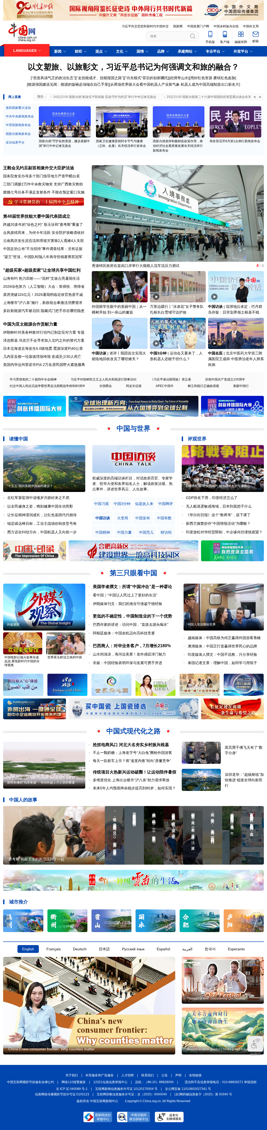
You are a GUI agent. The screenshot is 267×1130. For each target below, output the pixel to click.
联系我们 (147, 1075)
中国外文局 (251, 26)
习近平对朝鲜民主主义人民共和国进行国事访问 (103, 379)
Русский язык (133, 949)
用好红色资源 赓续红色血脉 (212, 78)
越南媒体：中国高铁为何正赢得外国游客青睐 (224, 638)
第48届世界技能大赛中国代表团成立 (36, 216)
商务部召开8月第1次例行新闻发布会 (235, 141)
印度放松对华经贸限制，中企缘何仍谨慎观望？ (224, 532)
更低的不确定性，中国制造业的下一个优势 (132, 616)
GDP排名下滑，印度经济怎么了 (212, 498)
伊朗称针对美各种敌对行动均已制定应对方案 (39, 332)
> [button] (260, 97)
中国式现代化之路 (133, 731)
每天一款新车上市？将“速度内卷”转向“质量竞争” (132, 761)
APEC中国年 (165, 386)
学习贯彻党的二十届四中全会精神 (33, 379)
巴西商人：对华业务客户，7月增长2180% (132, 646)
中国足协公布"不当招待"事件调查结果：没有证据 (42, 249)
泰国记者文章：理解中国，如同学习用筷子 (222, 663)
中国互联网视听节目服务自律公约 (30, 1082)
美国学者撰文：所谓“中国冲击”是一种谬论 (132, 586)
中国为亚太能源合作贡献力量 (30, 324)
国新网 (178, 26)
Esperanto (236, 949)
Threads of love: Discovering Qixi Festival (216, 998)
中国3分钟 (158, 353)
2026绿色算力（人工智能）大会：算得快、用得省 (43, 286)
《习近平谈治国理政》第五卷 (170, 379)
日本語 (104, 949)
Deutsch (80, 949)
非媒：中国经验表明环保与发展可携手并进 (127, 663)
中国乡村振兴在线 (226, 26)
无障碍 (255, 1054)
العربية (187, 949)
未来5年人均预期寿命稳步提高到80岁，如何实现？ (134, 788)
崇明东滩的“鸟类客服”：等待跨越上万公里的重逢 (41, 782)
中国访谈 (215, 306)
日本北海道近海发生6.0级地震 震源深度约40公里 (43, 348)
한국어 (210, 949)
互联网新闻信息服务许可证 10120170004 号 (126, 1089)
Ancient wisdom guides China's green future (218, 1049)
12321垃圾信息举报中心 (110, 1082)
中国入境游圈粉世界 (201, 624)
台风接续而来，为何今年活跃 (27, 232)
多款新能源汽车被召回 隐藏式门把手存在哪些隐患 (43, 311)
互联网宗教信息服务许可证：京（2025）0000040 (132, 1094)
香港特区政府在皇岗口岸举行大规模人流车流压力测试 (135, 266)
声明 (178, 1075)
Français (53, 949)
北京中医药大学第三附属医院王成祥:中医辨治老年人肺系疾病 (236, 359)
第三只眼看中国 (133, 573)
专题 (80, 332)
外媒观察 (13, 624)
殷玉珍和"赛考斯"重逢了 (63, 224)
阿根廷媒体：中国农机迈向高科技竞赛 (124, 633)
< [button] (255, 97)
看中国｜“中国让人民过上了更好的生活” (125, 595)
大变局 (122, 518)
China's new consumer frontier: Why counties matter (51, 1049)
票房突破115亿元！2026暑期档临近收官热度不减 (43, 294)
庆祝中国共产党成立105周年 (225, 379)
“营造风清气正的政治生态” (53, 78)
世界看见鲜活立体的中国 (64, 657)
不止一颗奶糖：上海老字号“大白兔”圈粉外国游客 (132, 753)
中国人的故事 (23, 799)
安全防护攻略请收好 (68, 232)
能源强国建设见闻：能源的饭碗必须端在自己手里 (68, 84)
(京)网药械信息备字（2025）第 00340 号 (203, 1094)
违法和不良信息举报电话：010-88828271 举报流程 (221, 1082)
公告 (164, 1075)
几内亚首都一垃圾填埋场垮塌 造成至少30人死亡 (42, 356)
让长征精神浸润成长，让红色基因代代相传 (42, 515)
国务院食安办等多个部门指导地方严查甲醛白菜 (41, 176)
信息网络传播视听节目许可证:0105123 (62, 1094)
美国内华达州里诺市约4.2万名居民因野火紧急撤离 (44, 365)
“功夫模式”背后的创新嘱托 (146, 78)
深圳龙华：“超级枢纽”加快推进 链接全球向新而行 (244, 780)
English (28, 949)
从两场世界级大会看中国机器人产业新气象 (145, 84)
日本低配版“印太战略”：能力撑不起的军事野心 (218, 486)
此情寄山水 (179, 78)
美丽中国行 (241, 386)
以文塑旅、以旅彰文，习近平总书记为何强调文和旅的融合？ (133, 67)
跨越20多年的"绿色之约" (23, 224)
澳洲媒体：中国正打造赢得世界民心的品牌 (222, 646)
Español (163, 949)
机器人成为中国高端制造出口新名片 (210, 84)
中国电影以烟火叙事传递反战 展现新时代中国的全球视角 (22, 661)
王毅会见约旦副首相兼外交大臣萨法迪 (38, 168)
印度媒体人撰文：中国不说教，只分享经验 (222, 654)
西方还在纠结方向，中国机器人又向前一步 (42, 532)
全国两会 (105, 386)
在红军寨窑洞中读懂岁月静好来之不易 (38, 498)
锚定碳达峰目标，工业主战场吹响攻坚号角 (42, 523)
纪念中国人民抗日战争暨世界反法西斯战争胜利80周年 (47, 386)
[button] (260, 211)
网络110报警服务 (74, 1082)
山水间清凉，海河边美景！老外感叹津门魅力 (129, 654)
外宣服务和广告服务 (100, 1075)
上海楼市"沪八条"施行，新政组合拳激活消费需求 (42, 303)
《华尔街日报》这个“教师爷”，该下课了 (218, 515)
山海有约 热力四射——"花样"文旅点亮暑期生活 (41, 278)
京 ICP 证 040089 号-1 (72, 1089)
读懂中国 (18, 438)
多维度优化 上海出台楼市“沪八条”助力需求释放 (131, 780)
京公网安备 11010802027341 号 (188, 1089)
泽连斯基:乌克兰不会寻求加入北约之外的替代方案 (43, 340)
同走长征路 (134, 386)
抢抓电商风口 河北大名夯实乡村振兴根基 (131, 744)
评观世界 (197, 438)
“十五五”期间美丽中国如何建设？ (30, 486)
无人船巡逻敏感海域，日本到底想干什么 (219, 506)
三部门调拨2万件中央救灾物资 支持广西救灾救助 (43, 184)
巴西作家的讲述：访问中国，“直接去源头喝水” (130, 624)
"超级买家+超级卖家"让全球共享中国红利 (42, 270)
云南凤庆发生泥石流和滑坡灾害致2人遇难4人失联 (43, 241)
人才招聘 (127, 1075)
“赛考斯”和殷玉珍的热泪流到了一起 (35, 859)
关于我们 (71, 1075)
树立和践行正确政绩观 (203, 386)
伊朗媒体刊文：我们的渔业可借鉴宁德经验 (127, 604)
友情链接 (195, 1075)
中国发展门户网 (198, 26)
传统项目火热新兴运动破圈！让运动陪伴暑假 (134, 772)
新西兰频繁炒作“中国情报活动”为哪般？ (218, 523)
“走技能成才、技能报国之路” (100, 78)
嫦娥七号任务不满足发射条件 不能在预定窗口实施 (43, 192)
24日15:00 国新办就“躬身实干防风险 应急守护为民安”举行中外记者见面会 (104, 97)
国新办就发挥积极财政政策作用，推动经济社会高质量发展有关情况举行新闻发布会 (178, 145)
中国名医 (215, 353)
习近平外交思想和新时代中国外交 (145, 26)
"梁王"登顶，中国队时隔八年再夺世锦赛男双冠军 (42, 257)
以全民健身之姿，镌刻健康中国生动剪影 (40, 506)
